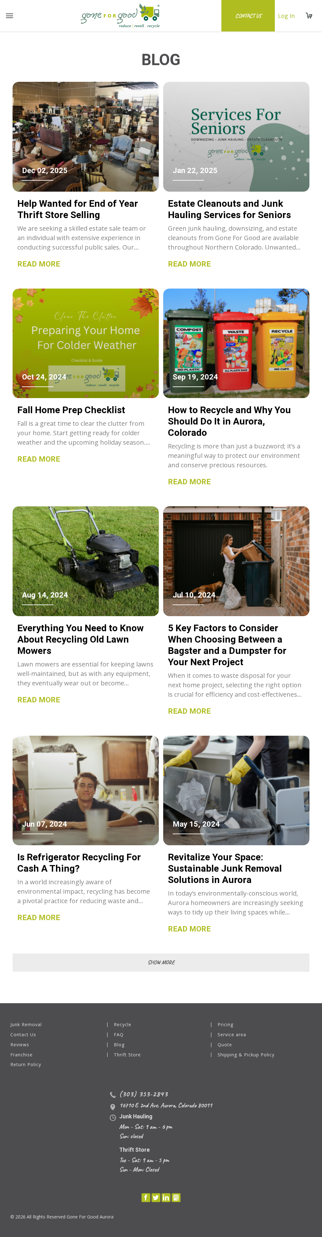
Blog (119, 1045)
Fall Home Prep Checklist (71, 409)
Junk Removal (26, 1024)
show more (161, 962)
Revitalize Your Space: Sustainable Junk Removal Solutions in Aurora (225, 868)
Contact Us (248, 15)
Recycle (122, 1024)
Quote (225, 1045)
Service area (232, 1034)
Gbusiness (176, 1197)
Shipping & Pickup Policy (246, 1055)
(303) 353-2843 (143, 1094)
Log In (286, 16)
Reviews (19, 1045)
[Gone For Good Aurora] (120, 15)
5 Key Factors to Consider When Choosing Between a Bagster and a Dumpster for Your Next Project (227, 644)
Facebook (146, 1197)
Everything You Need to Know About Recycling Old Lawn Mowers (80, 639)
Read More (38, 264)
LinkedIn (166, 1197)
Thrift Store (127, 1055)
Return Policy (25, 1064)
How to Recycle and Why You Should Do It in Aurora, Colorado (229, 421)
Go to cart (309, 16)
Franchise (21, 1055)
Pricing (225, 1024)
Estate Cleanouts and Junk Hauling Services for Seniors (229, 209)
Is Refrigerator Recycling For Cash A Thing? (79, 863)
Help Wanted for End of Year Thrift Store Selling (77, 209)
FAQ (119, 1034)
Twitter (156, 1197)
